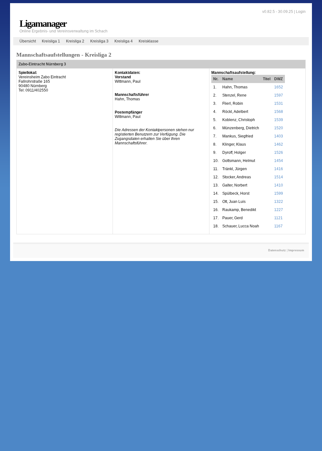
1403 (278, 136)
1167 (278, 226)
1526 (278, 152)
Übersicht (27, 41)
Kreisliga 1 (51, 41)
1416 (278, 169)
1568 (278, 111)
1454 (278, 161)
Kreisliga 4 (123, 41)
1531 (278, 103)
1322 (278, 201)
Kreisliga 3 (99, 41)
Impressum (296, 250)
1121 (278, 218)
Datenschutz (277, 250)
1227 (278, 210)
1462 (278, 144)
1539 (278, 120)
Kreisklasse (148, 41)
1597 (278, 95)
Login (301, 11)
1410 (278, 185)
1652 (278, 87)
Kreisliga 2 (75, 41)
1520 (278, 128)
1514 (278, 177)
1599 (278, 193)
